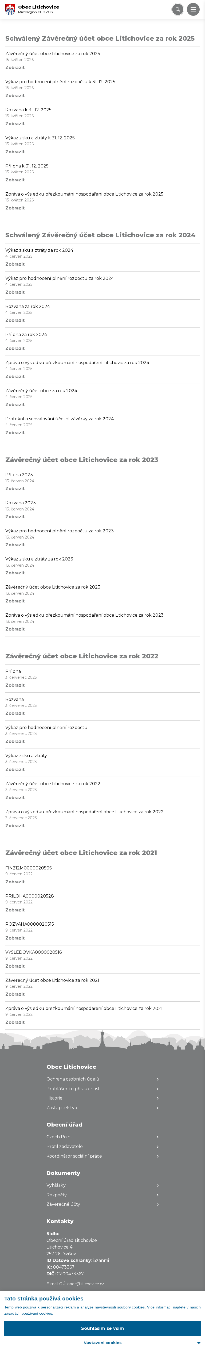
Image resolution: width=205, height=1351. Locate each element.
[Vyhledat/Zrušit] (177, 9)
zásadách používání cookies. (28, 1313)
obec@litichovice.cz (85, 1283)
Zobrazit (15, 67)
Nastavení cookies (103, 1342)
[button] (193, 9)
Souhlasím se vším (102, 1328)
